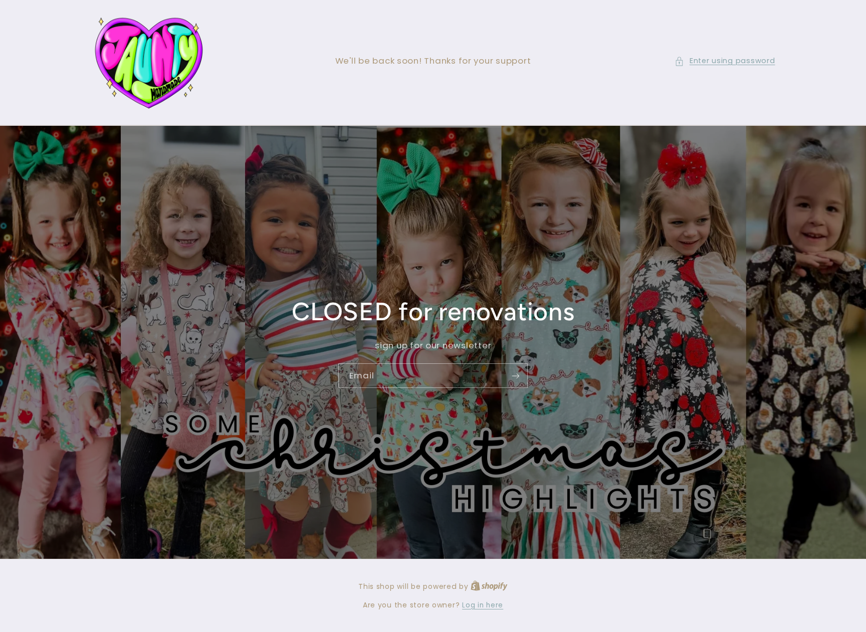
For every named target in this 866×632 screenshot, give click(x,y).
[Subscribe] (515, 375)
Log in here (482, 605)
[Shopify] (489, 586)
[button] (725, 61)
